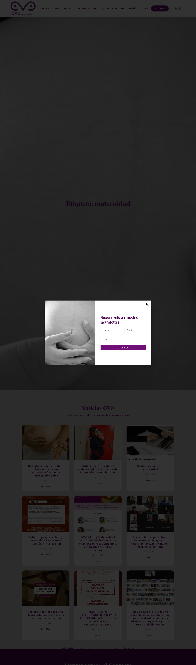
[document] (98, 332)
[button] (148, 304)
